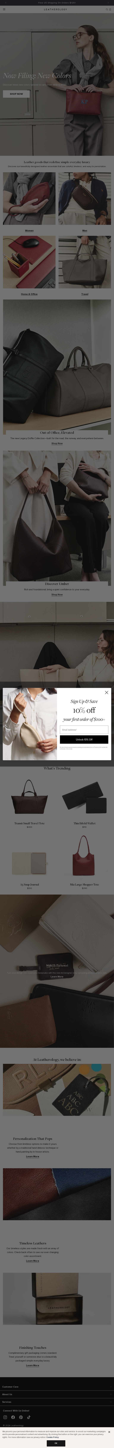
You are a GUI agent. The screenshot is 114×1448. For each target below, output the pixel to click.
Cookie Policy (52, 1437)
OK (56, 1443)
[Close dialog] (106, 692)
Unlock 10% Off (84, 739)
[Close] (109, 1432)
